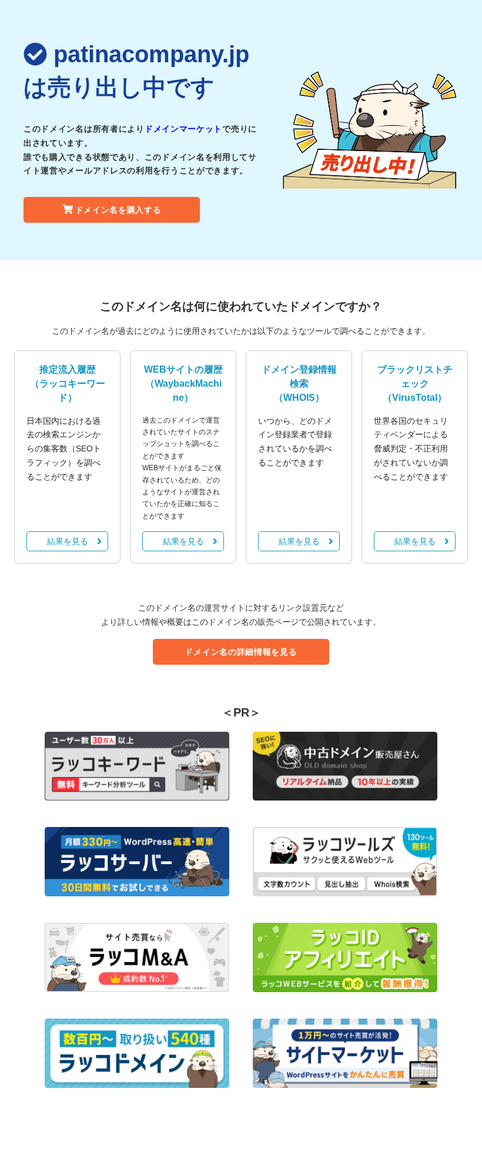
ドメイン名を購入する (118, 210)
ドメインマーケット (183, 128)
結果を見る (67, 541)
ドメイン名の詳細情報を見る (241, 652)
